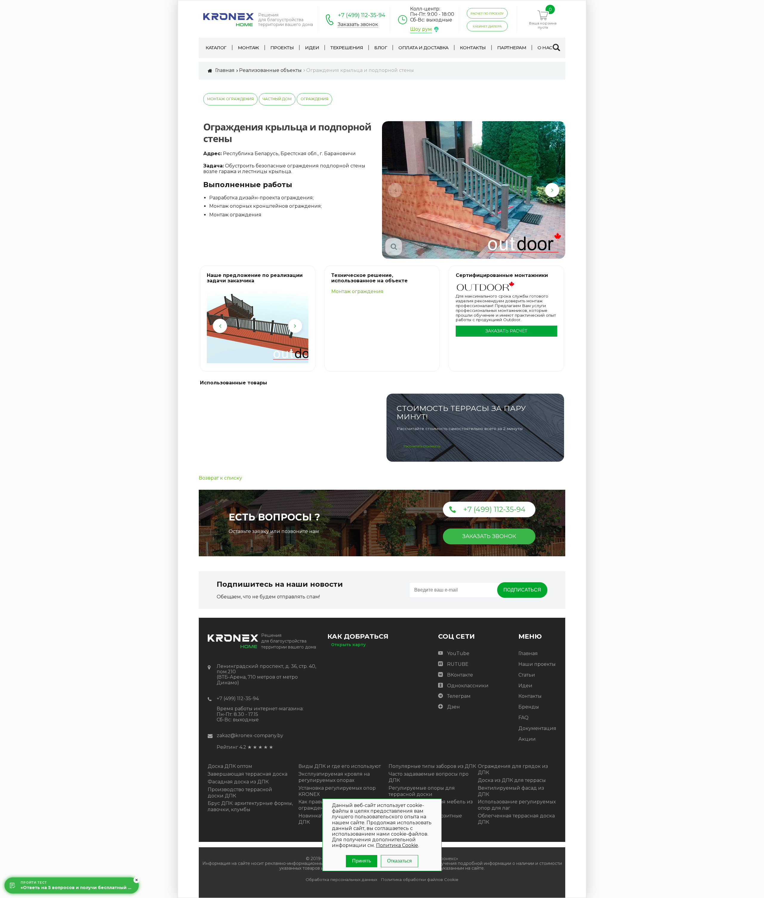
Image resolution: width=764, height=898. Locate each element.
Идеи (525, 685)
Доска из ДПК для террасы (512, 780)
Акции (527, 739)
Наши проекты (537, 664)
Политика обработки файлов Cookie (419, 879)
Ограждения (314, 99)
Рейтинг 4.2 (231, 747)
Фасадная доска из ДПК (238, 782)
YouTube (458, 653)
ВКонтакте (460, 675)
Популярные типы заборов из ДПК (432, 766)
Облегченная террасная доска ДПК (516, 819)
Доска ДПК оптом (230, 766)
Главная (528, 653)
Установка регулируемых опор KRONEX (337, 791)
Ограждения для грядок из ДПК (513, 769)
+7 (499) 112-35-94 (361, 15)
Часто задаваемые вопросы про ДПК (429, 777)
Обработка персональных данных (341, 879)
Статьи (526, 675)
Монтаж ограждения (230, 99)
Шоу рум (421, 29)
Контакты (530, 696)
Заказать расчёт (506, 331)
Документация (537, 728)
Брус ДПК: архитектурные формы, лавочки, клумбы (250, 806)
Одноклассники (468, 685)
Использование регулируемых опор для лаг (517, 805)
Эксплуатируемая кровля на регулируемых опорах (334, 777)
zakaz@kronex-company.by (250, 735)
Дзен (453, 707)
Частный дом (277, 99)
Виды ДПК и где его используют (339, 766)
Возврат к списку (220, 478)
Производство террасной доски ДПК (240, 793)
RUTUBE (458, 664)
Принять (361, 860)
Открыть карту (348, 644)
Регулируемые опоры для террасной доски (422, 791)
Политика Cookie (397, 845)
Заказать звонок (358, 24)
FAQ (523, 717)
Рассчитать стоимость (421, 446)
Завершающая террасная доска (247, 774)
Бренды (528, 707)
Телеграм (459, 696)
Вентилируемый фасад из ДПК (511, 791)
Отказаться (399, 860)
